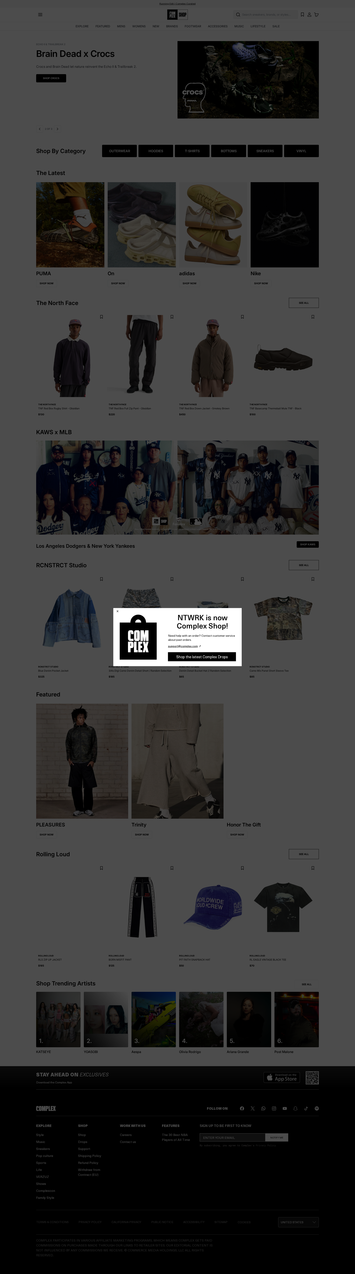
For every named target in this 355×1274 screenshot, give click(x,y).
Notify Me (276, 1137)
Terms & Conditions (52, 1222)
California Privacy (126, 1222)
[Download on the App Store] (282, 1078)
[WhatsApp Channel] (263, 1108)
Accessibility (194, 1222)
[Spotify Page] (317, 1108)
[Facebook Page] (242, 1108)
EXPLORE (82, 26)
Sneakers (43, 1148)
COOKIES (244, 1222)
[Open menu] (40, 14)
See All (307, 984)
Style (40, 1134)
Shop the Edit (52, 78)
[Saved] (302, 14)
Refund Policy (88, 1162)
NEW (156, 26)
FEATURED (103, 26)
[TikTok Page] (306, 1108)
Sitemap (221, 1222)
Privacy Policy (266, 1145)
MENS (121, 26)
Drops (82, 1141)
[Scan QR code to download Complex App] (312, 1077)
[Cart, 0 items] (316, 14)
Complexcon (45, 1190)
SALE (276, 26)
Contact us (128, 1141)
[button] (177, 77)
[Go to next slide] (57, 128)
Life (39, 1169)
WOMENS (139, 26)
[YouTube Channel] (285, 1108)
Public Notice (162, 1222)
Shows (41, 1183)
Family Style (45, 1197)
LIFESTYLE (258, 26)
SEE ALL (304, 302)
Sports (41, 1162)
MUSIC (239, 26)
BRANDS (172, 26)
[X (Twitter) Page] (253, 1108)
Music (40, 1141)
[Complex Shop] (177, 14)
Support (84, 1148)
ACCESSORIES (218, 26)
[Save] (101, 317)
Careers (126, 1134)
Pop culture (44, 1155)
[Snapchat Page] (295, 1108)
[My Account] (309, 14)
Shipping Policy (89, 1155)
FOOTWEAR (193, 26)
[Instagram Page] (274, 1108)
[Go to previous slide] (39, 128)
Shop (82, 1134)
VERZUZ (42, 1176)
